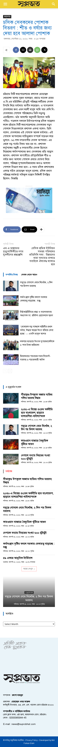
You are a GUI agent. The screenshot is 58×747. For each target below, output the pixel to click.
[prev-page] (5, 371)
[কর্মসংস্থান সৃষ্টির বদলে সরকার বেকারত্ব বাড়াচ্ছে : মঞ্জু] (11, 300)
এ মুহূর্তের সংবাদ (29, 592)
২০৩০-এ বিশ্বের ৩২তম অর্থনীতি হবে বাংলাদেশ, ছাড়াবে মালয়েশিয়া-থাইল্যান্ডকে (37, 413)
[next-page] (10, 371)
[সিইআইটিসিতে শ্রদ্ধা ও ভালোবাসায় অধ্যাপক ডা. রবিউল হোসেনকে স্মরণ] (11, 315)
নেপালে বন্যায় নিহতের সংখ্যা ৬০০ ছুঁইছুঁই (25, 532)
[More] (41, 229)
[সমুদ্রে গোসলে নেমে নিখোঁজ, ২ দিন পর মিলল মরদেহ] (11, 286)
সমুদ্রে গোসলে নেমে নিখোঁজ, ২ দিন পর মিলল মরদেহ (36, 427)
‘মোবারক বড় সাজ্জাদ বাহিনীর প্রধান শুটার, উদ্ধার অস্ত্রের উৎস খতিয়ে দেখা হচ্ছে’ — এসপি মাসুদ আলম (36, 330)
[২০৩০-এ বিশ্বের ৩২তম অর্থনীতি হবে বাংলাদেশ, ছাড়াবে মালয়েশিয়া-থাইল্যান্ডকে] (11, 413)
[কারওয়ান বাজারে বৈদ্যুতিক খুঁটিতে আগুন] (11, 444)
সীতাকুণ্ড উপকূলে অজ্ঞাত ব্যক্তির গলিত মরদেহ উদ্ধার (36, 396)
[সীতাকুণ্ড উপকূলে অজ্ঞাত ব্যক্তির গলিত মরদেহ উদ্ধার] (11, 398)
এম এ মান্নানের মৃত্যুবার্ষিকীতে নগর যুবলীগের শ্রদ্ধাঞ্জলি (13, 251)
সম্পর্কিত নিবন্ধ (12, 274)
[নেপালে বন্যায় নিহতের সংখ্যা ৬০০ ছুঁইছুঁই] (11, 459)
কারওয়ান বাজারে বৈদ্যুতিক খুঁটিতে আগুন (24, 522)
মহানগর (7, 16)
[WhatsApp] (37, 50)
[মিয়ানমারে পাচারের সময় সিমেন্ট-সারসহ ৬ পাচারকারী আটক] (11, 359)
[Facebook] (16, 50)
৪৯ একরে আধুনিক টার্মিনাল (17, 558)
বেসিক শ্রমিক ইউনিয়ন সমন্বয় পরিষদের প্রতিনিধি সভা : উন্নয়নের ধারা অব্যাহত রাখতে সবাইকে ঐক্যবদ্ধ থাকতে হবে (42, 256)
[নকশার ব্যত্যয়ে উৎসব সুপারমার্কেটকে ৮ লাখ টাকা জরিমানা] (11, 345)
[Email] (23, 50)
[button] (5, 4)
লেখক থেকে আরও (29, 274)
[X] (44, 50)
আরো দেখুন (28, 568)
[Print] (30, 50)
